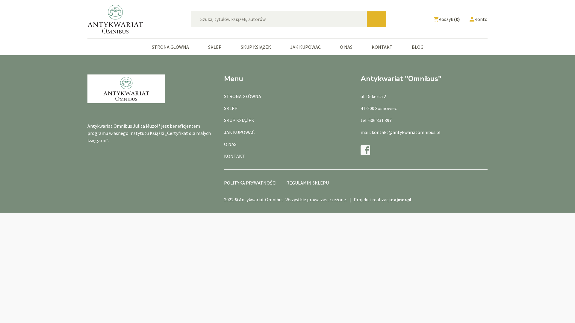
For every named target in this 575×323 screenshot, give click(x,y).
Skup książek (256, 47)
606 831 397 (380, 120)
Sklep (215, 47)
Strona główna (170, 47)
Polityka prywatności (250, 183)
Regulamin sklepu (307, 183)
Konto (481, 19)
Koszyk (449, 19)
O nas (346, 47)
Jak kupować (305, 47)
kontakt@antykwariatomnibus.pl (406, 132)
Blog (417, 47)
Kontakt (382, 47)
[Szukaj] (376, 19)
